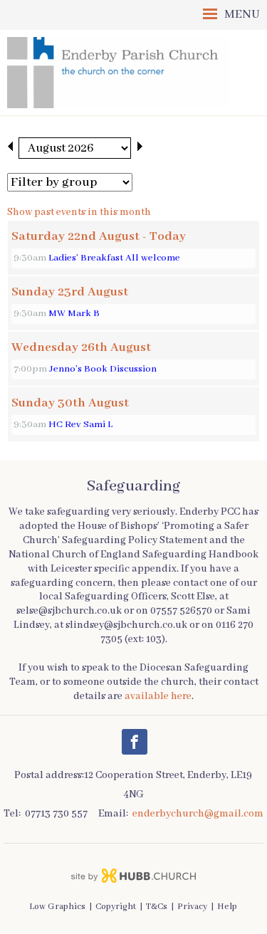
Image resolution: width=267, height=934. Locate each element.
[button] (133, 15)
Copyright (115, 907)
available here (158, 696)
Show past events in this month (79, 212)
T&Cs (156, 907)
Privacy (192, 907)
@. (197, 813)
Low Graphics (57, 907)
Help (227, 907)
